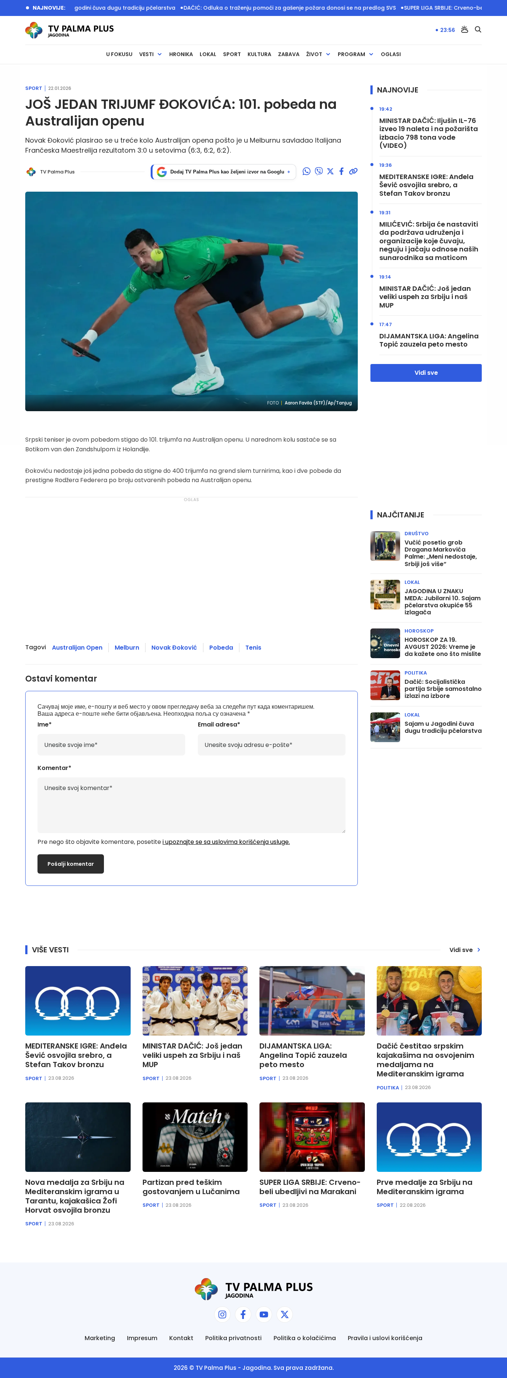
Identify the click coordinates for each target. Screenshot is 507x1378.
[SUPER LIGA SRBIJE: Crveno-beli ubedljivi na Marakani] (312, 1137)
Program (351, 54)
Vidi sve (426, 372)
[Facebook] (341, 172)
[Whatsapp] (306, 172)
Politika (416, 672)
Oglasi (391, 54)
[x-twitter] (285, 1314)
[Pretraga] (478, 30)
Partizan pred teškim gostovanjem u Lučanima (191, 1187)
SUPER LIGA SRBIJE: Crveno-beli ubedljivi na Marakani (310, 1187)
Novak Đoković (174, 647)
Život (314, 54)
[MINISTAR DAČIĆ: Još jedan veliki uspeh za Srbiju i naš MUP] (195, 1001)
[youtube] (264, 1314)
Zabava (289, 54)
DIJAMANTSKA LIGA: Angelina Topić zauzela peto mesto (429, 340)
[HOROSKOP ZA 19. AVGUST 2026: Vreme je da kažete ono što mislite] (385, 643)
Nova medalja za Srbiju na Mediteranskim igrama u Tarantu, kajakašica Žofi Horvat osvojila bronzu (74, 1196)
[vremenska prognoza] (464, 30)
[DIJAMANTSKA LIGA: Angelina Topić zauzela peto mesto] (312, 1001)
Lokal (208, 54)
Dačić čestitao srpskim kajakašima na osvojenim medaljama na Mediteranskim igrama (425, 1060)
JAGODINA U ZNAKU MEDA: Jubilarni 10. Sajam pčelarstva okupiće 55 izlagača (443, 602)
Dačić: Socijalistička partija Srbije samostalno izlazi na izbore (443, 689)
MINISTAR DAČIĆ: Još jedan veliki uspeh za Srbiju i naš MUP (425, 297)
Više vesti (50, 949)
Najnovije (397, 89)
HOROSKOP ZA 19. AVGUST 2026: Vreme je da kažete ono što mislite (443, 647)
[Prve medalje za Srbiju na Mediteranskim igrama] (429, 1137)
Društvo (417, 533)
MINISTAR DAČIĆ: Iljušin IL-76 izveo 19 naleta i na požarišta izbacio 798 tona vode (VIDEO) (428, 133)
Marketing (100, 1338)
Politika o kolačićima (305, 1338)
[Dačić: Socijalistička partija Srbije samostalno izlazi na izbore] (385, 685)
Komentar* (54, 767)
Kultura (259, 54)
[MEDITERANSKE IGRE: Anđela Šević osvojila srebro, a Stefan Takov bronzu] (78, 1001)
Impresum (142, 1338)
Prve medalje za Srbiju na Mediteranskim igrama (424, 1187)
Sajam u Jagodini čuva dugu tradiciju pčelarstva (77, 8)
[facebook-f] (243, 1314)
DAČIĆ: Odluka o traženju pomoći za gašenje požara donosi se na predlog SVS (256, 8)
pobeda (221, 647)
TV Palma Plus (216, 1368)
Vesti (146, 54)
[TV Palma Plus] (69, 30)
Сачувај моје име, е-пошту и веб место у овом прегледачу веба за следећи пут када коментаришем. (175, 706)
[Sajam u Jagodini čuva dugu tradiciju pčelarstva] (385, 727)
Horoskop (419, 630)
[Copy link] (353, 172)
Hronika (181, 54)
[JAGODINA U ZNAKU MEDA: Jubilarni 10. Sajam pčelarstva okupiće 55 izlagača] (385, 595)
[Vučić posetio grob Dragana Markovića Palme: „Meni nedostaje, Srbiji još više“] (385, 546)
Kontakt (181, 1338)
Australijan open (77, 647)
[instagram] (222, 1314)
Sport (232, 54)
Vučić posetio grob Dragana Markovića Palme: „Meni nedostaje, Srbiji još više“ (441, 553)
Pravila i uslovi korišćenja (385, 1338)
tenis (253, 647)
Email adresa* (219, 724)
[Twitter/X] (330, 172)
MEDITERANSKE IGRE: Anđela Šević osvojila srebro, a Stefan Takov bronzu (426, 185)
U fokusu (119, 54)
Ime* (44, 724)
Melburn (127, 647)
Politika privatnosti (233, 1338)
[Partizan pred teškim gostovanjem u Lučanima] (195, 1137)
